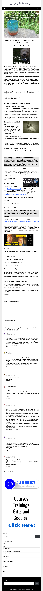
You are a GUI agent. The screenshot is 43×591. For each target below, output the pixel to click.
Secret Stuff (5, 566)
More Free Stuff (6, 556)
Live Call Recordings (7, 553)
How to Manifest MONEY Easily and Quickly (11, 551)
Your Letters (5, 573)
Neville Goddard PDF (7, 563)
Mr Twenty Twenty (27, 45)
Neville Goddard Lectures (8, 561)
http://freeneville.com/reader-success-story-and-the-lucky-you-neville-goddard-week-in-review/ (22, 414)
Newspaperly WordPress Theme (27, 589)
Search (5, 533)
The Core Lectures (6, 568)
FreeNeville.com (21, 3)
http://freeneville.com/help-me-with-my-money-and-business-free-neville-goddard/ (22, 394)
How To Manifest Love (7, 548)
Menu (38, 8)
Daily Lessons (6, 543)
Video (4, 571)
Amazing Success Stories (7, 541)
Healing (4, 546)
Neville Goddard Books (7, 558)
